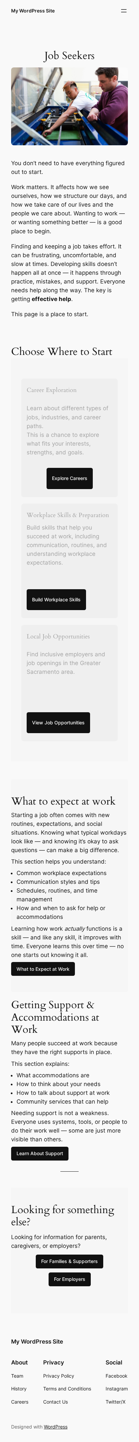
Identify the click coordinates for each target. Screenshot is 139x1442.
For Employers (69, 1279)
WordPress (55, 1427)
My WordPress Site (33, 10)
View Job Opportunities (58, 722)
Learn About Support (40, 1153)
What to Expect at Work (43, 969)
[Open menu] (124, 11)
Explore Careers (69, 478)
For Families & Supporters (69, 1261)
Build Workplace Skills (56, 599)
